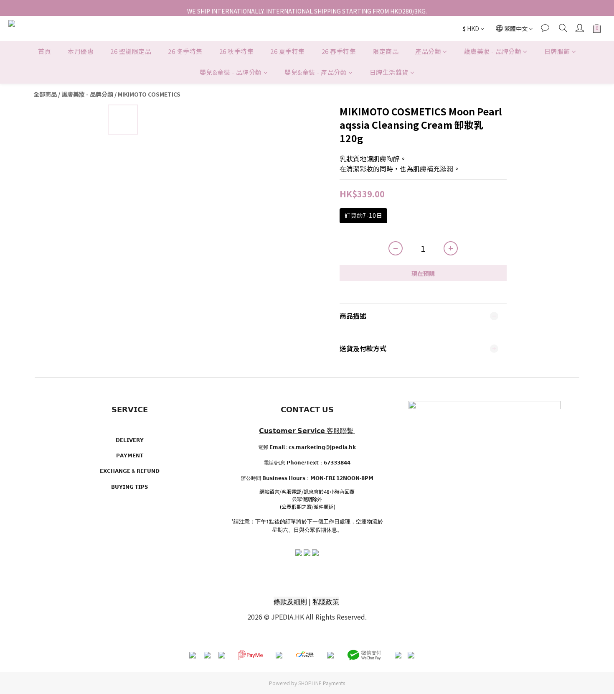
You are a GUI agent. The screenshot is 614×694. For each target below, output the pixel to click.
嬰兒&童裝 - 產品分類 (315, 72)
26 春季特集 (339, 51)
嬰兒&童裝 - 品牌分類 (231, 72)
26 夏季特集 (287, 51)
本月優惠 (81, 51)
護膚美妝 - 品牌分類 (493, 51)
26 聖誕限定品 (130, 51)
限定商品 (385, 51)
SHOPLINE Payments (321, 682)
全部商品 (45, 94)
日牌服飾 (557, 51)
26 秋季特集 (236, 51)
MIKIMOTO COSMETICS (149, 94)
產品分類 (428, 51)
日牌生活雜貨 (389, 72)
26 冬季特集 (185, 51)
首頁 (44, 51)
